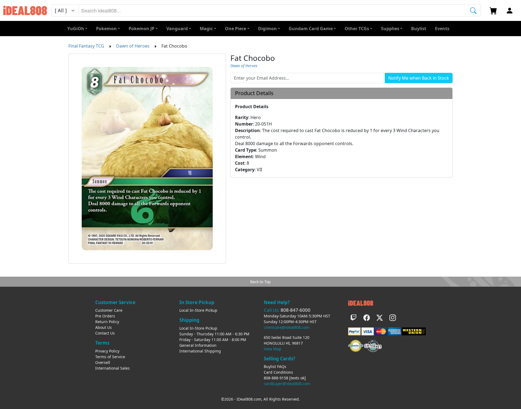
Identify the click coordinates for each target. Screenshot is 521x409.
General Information (198, 345)
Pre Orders (105, 316)
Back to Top (260, 281)
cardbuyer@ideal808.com (287, 383)
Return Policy (107, 321)
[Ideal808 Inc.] (360, 302)
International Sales (112, 368)
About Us (103, 327)
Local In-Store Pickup (198, 310)
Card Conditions (278, 372)
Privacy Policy (107, 351)
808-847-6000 (295, 310)
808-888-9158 (276, 377)
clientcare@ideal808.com (286, 327)
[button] (358, 28)
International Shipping (200, 351)
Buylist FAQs (275, 366)
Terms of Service (110, 356)
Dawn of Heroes (133, 46)
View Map (272, 348)
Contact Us (105, 333)
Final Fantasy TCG (86, 46)
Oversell (102, 362)
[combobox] (280, 10)
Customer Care (108, 310)
